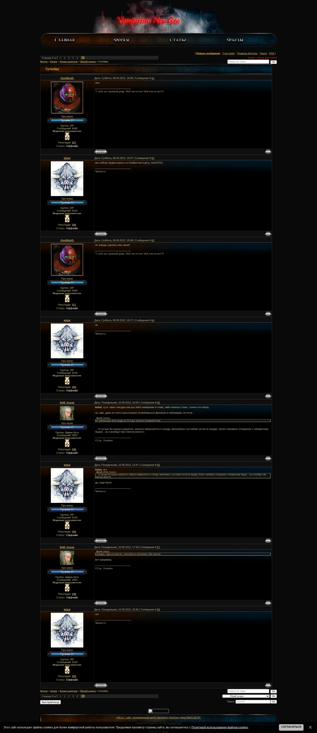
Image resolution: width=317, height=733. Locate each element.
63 (153, 240)
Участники (228, 53)
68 (158, 609)
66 (158, 464)
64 (153, 320)
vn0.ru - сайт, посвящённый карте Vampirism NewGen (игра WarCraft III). (158, 717)
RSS (271, 53)
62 (153, 158)
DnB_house (67, 402)
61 (153, 78)
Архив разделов (69, 61)
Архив (53, 61)
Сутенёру (103, 61)
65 (158, 402)
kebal (67, 158)
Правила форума (247, 53)
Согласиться (291, 726)
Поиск (263, 53)
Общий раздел (88, 61)
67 (158, 547)
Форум (44, 61)
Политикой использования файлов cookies (219, 727)
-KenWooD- (67, 78)
